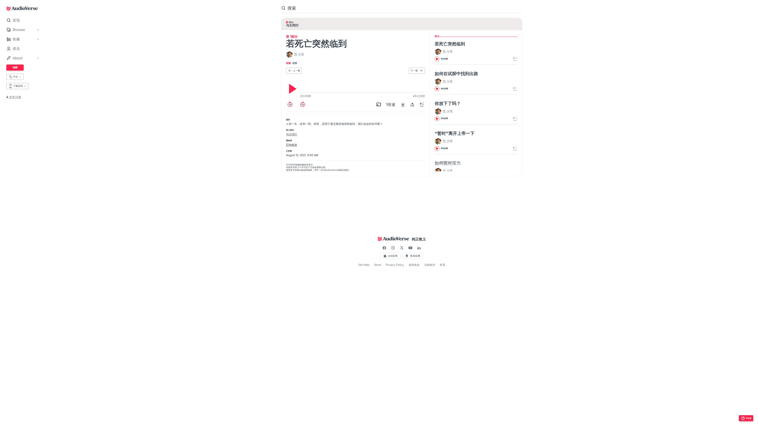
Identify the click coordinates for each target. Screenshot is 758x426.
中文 (15, 76)
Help (748, 418)
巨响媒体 (291, 144)
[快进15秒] (303, 104)
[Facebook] (384, 248)
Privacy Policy (395, 264)
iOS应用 (392, 255)
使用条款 (414, 264)
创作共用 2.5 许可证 (298, 167)
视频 (294, 63)
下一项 (414, 70)
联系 (442, 264)
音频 (288, 63)
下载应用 (18, 85)
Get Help (364, 264)
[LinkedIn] (419, 248)
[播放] (291, 89)
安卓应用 (415, 255)
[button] (444, 51)
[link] (463, 51)
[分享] (412, 104)
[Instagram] (393, 248)
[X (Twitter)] (402, 248)
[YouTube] (410, 248)
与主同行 (291, 134)
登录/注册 (15, 96)
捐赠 (15, 67)
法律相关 (429, 264)
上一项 (296, 70)
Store (377, 264)
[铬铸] (378, 104)
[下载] (403, 104)
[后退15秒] (290, 104)
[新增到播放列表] (422, 104)
